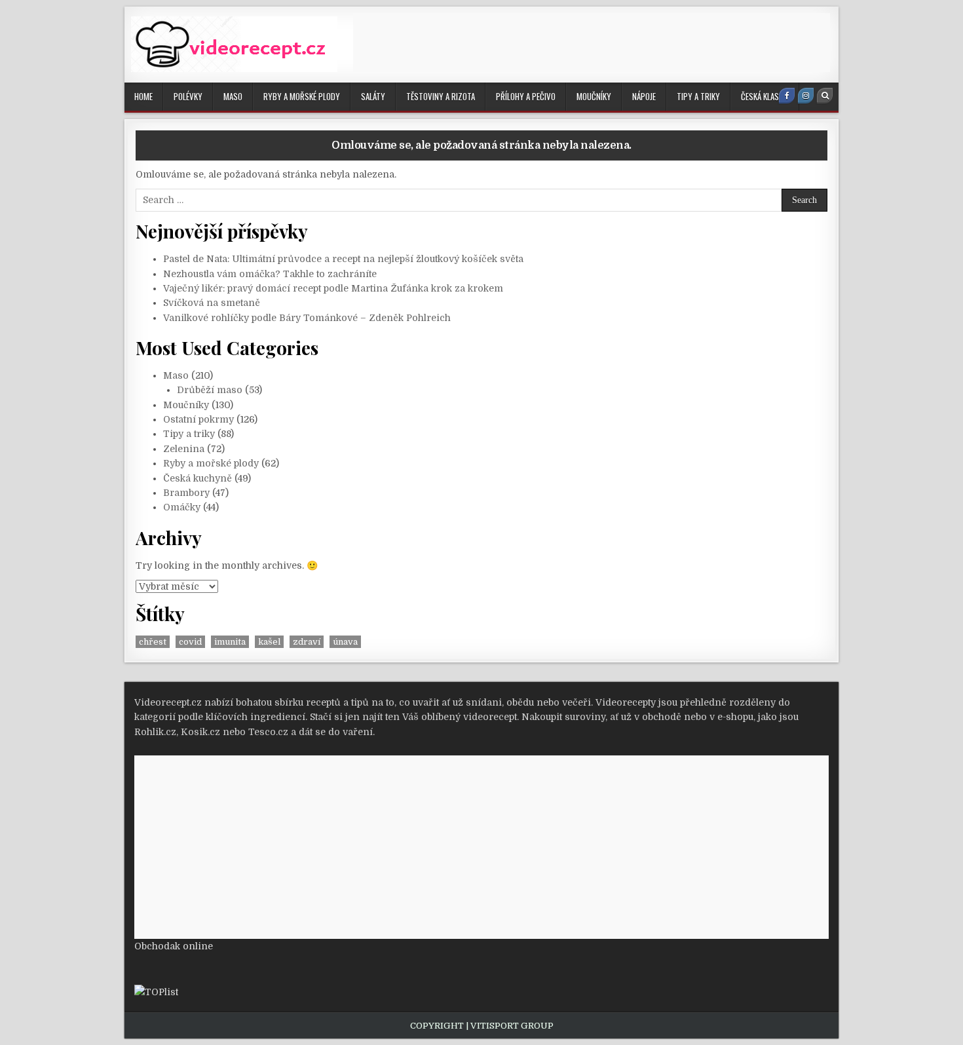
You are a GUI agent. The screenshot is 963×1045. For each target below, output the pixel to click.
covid (190, 642)
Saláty (373, 96)
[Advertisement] (591, 42)
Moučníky (593, 96)
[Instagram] (806, 96)
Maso (232, 96)
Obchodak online (173, 946)
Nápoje (644, 96)
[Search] (825, 96)
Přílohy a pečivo (526, 96)
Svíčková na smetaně (211, 302)
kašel (269, 642)
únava (345, 642)
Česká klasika (765, 96)
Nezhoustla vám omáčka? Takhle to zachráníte (270, 274)
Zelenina (183, 449)
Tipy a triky (698, 96)
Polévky (188, 96)
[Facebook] (787, 96)
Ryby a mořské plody (301, 96)
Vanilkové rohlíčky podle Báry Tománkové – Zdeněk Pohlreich (307, 318)
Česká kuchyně (197, 478)
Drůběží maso (209, 390)
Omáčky (181, 507)
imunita (230, 642)
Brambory (186, 492)
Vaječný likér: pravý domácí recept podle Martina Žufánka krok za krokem (333, 288)
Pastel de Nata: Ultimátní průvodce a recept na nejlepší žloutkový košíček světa (343, 259)
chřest (152, 642)
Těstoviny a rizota (440, 96)
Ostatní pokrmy (198, 419)
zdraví (306, 642)
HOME (143, 96)
